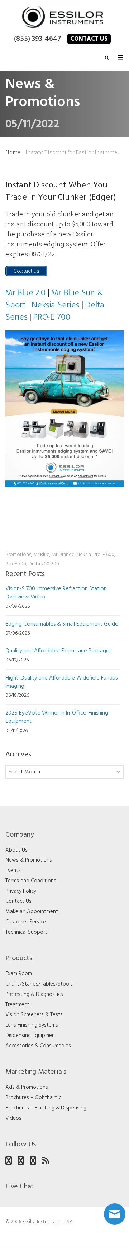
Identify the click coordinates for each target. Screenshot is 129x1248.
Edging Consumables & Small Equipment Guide (61, 624)
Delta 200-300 (43, 564)
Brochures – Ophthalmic (33, 1097)
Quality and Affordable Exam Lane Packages (58, 651)
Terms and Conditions (30, 881)
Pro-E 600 (103, 555)
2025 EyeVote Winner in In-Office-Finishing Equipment (56, 717)
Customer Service (25, 922)
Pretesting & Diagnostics (34, 994)
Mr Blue (41, 555)
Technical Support (26, 932)
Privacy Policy (20, 891)
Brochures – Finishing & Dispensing (45, 1108)
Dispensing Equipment (31, 1035)
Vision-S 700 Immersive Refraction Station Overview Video (56, 593)
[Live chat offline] (114, 1214)
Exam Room (18, 973)
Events (13, 870)
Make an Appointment (31, 911)
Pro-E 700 (15, 564)
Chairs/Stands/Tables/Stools (39, 984)
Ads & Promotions (26, 1087)
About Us (16, 850)
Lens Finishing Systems (31, 1025)
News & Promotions (28, 860)
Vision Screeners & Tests (34, 1015)
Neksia (84, 555)
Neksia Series (55, 305)
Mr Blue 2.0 (25, 293)
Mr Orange (63, 555)
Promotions (18, 555)
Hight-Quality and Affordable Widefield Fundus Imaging (61, 682)
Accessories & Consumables (38, 1046)
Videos (13, 1118)
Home (12, 152)
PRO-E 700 (51, 317)
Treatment (17, 1005)
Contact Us (89, 39)
